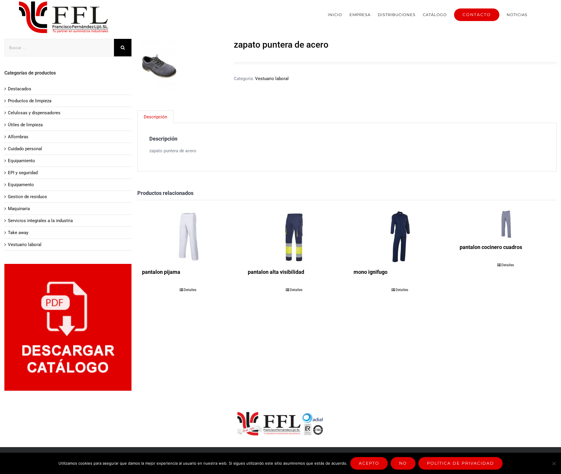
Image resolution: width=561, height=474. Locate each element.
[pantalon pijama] (188, 237)
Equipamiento (21, 160)
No (403, 463)
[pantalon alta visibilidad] (293, 237)
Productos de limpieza (29, 100)
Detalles (190, 290)
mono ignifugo (370, 272)
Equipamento (21, 184)
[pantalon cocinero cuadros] (505, 224)
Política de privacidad (460, 463)
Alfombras (18, 136)
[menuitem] (335, 14)
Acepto (369, 463)
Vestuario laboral (272, 78)
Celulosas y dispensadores (34, 112)
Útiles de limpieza (25, 124)
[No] (554, 463)
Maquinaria (19, 208)
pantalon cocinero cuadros (491, 247)
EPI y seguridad (23, 172)
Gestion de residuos (27, 196)
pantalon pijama (161, 272)
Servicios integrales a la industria (40, 220)
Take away (18, 232)
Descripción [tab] (155, 117)
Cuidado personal (25, 148)
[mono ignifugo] (399, 237)
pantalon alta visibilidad (276, 272)
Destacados (19, 88)
